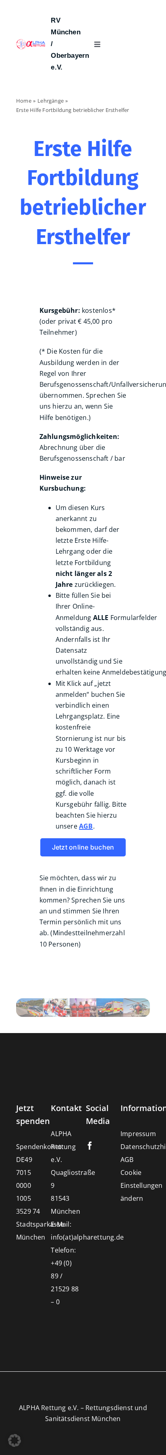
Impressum (138, 1133)
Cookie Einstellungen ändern (141, 1185)
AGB (127, 1159)
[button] (14, 1440)
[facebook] (90, 1146)
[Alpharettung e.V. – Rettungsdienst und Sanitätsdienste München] (31, 42)
